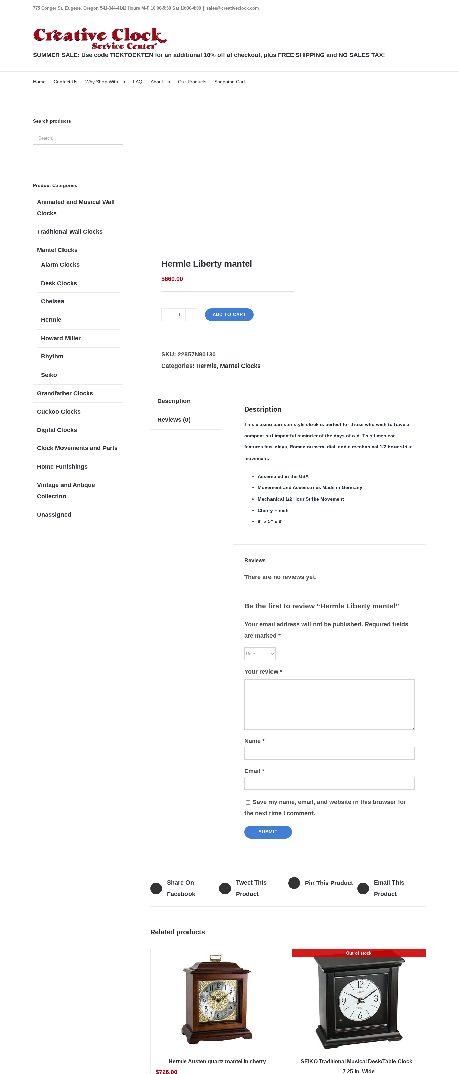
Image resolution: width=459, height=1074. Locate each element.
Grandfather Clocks (65, 393)
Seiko (49, 375)
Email (254, 771)
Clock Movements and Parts (77, 448)
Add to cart (229, 314)
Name (254, 741)
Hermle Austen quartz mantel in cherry (217, 1061)
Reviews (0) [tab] (174, 419)
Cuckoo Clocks (59, 411)
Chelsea (52, 301)
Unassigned (54, 514)
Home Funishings (62, 466)
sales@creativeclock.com (232, 8)
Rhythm (52, 356)
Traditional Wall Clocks (70, 231)
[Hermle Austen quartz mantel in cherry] (217, 999)
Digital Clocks (57, 430)
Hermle (206, 365)
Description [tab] (174, 401)
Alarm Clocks (60, 264)
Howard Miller (61, 338)
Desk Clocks (59, 283)
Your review (263, 671)
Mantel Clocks (240, 365)
